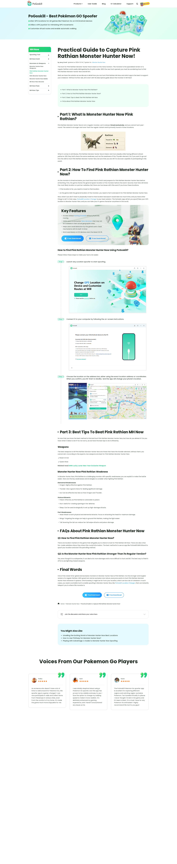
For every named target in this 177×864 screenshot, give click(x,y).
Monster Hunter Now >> (73, 604)
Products (77, 4)
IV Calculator (116, 4)
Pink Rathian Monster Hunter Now (39, 72)
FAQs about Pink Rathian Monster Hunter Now (78, 101)
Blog (104, 4)
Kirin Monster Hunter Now (38, 76)
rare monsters (86, 221)
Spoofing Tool (35, 55)
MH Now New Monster (37, 82)
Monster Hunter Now (98, 62)
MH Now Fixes (34, 86)
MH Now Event (35, 59)
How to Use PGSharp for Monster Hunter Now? (82, 638)
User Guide (92, 4)
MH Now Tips (34, 90)
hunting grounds (80, 216)
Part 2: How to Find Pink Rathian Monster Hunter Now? (81, 94)
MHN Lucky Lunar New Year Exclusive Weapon (87, 465)
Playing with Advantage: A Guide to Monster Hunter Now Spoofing (90, 641)
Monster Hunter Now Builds (39, 79)
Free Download (74, 238)
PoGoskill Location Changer (87, 199)
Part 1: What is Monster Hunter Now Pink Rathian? (79, 90)
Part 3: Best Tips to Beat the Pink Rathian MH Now (80, 97)
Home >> (63, 604)
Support (130, 4)
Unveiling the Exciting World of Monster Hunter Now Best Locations (90, 635)
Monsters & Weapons (38, 63)
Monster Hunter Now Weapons (36, 67)
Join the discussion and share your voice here (81, 614)
